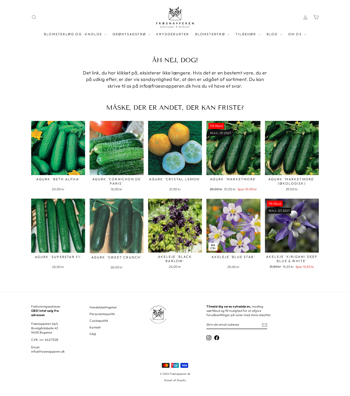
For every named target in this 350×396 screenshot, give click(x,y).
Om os (295, 34)
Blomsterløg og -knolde (74, 34)
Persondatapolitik (102, 314)
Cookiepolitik (99, 321)
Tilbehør (246, 34)
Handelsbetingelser (103, 307)
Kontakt (95, 327)
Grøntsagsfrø (130, 34)
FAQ (93, 334)
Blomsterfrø (210, 34)
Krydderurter (172, 34)
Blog (273, 34)
